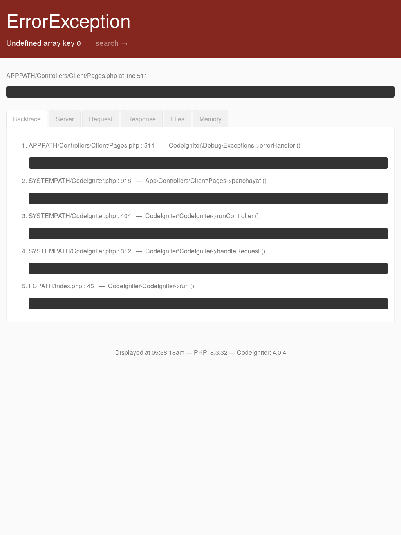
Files (177, 118)
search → (112, 42)
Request (100, 118)
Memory (210, 118)
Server (65, 118)
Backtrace (27, 118)
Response (141, 118)
